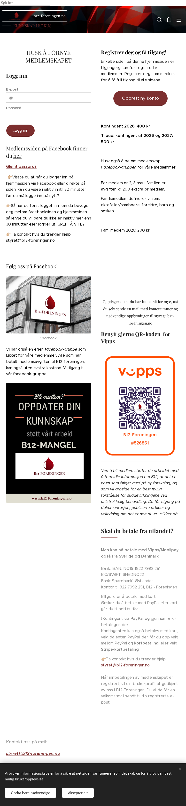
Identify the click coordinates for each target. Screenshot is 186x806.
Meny (179, 19)
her (17, 155)
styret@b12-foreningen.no (125, 665)
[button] (159, 20)
